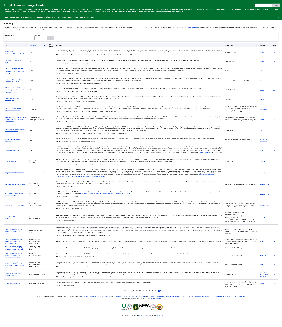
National (262, 52)
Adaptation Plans (14, 17)
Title (6, 45)
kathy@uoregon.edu (154, 298)
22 (159, 291)
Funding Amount (229, 45)
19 (150, 291)
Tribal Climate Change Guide (24, 5)
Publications (51, 17)
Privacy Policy (143, 315)
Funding (6, 17)
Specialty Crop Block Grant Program (15, 184)
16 (140, 291)
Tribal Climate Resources (28, 17)
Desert (261, 70)
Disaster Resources (79, 17)
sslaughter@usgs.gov (205, 152)
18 (147, 291)
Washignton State (264, 205)
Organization (37, 46)
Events (93, 17)
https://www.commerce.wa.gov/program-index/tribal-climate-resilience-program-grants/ (105, 193)
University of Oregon (87, 296)
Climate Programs (41, 17)
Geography (37, 35)
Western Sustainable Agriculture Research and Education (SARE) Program (13, 231)
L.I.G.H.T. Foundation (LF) (84, 9)
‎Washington (263, 161)
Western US (263, 241)
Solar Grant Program (10, 161)
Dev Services (159, 315)
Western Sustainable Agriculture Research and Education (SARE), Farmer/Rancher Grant (14, 241)
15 (137, 291)
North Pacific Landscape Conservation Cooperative (130, 296)
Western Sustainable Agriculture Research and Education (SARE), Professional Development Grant (14, 247)
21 (156, 291)
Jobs (87, 17)
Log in (279, 17)
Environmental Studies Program (102, 296)
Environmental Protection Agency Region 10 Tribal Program (229, 296)
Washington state (264, 173)
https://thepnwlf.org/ (69, 11)
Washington (263, 217)
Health (58, 17)
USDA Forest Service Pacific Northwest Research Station (163, 296)
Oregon (262, 130)
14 (134, 291)
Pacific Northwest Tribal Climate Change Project (44, 9)
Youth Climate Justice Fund (12, 283)
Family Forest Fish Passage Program (15, 205)
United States (263, 141)
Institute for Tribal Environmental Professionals (195, 296)
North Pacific (263, 109)
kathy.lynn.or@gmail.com (191, 27)
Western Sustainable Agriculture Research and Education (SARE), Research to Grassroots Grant (14, 255)
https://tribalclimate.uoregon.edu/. (124, 11)
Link (274, 52)
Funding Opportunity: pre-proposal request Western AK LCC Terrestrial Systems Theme (15, 119)
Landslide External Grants (12, 150)
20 (153, 291)
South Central (263, 139)
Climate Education (67, 17)
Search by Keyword (10, 35)
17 (143, 291)
